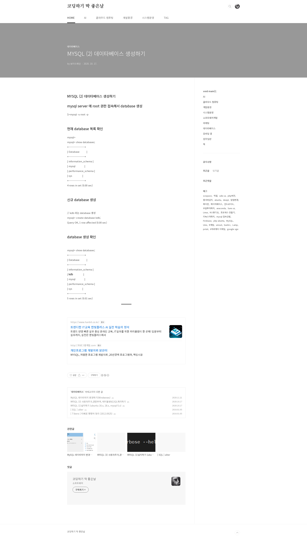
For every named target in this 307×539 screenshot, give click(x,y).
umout (219, 224)
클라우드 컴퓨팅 (104, 18)
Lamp (235, 224)
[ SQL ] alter (77, 409)
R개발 (211, 224)
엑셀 (215, 195)
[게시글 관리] (83, 375)
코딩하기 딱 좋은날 (85, 6)
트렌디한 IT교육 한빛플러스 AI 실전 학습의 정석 (100, 327)
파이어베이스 (216, 204)
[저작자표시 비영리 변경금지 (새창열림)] (105, 375)
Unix (205, 224)
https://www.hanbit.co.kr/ (85, 322)
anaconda (221, 208)
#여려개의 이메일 (217, 229)
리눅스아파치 (209, 216)
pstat (205, 229)
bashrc (227, 224)
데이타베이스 (77, 391)
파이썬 (206, 204)
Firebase (207, 220)
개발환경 (128, 18)
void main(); (209, 91)
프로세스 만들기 (228, 212)
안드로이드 (229, 204)
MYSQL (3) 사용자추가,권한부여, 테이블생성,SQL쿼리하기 (98, 401)
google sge (232, 229)
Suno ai (231, 208)
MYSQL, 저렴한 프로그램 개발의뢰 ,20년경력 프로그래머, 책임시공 (107, 354)
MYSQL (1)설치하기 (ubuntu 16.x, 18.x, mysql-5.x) (96, 405)
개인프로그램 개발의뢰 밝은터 (89, 350)
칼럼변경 (234, 199)
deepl (226, 199)
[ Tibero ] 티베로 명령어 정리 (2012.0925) (91, 413)
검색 (230, 6)
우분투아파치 (209, 208)
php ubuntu (218, 220)
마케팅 (206, 123)
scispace (207, 195)
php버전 (231, 195)
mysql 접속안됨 (223, 216)
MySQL (229, 220)
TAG (166, 18)
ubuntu (218, 199)
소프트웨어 (78, 483)
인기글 (216, 170)
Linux (205, 212)
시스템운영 (148, 18)
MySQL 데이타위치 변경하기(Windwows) (90, 397)
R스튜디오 (214, 212)
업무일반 (207, 139)
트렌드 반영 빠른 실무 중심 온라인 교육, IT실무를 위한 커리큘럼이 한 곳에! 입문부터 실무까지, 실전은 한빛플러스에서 (116, 333)
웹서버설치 (208, 199)
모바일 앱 (207, 133)
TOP (237, 532)
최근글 (206, 170)
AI (85, 18)
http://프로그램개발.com (83, 345)
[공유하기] (79, 375)
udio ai (222, 195)
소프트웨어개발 (210, 117)
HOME (71, 18)
